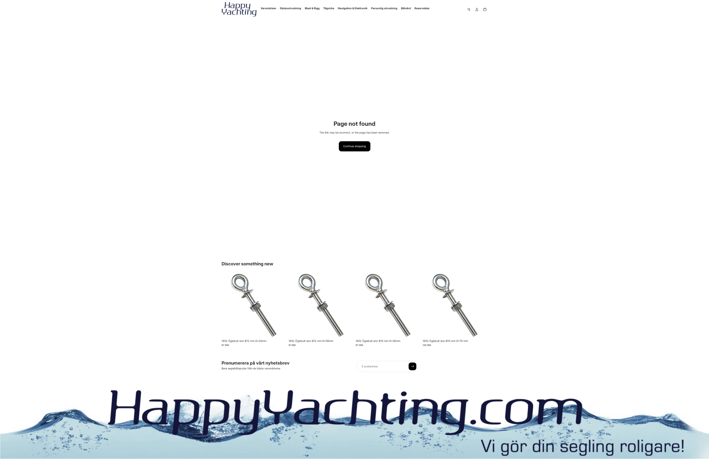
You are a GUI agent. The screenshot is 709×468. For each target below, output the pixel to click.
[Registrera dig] (412, 366)
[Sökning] (469, 9)
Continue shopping (354, 146)
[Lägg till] (280, 332)
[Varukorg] (485, 9)
